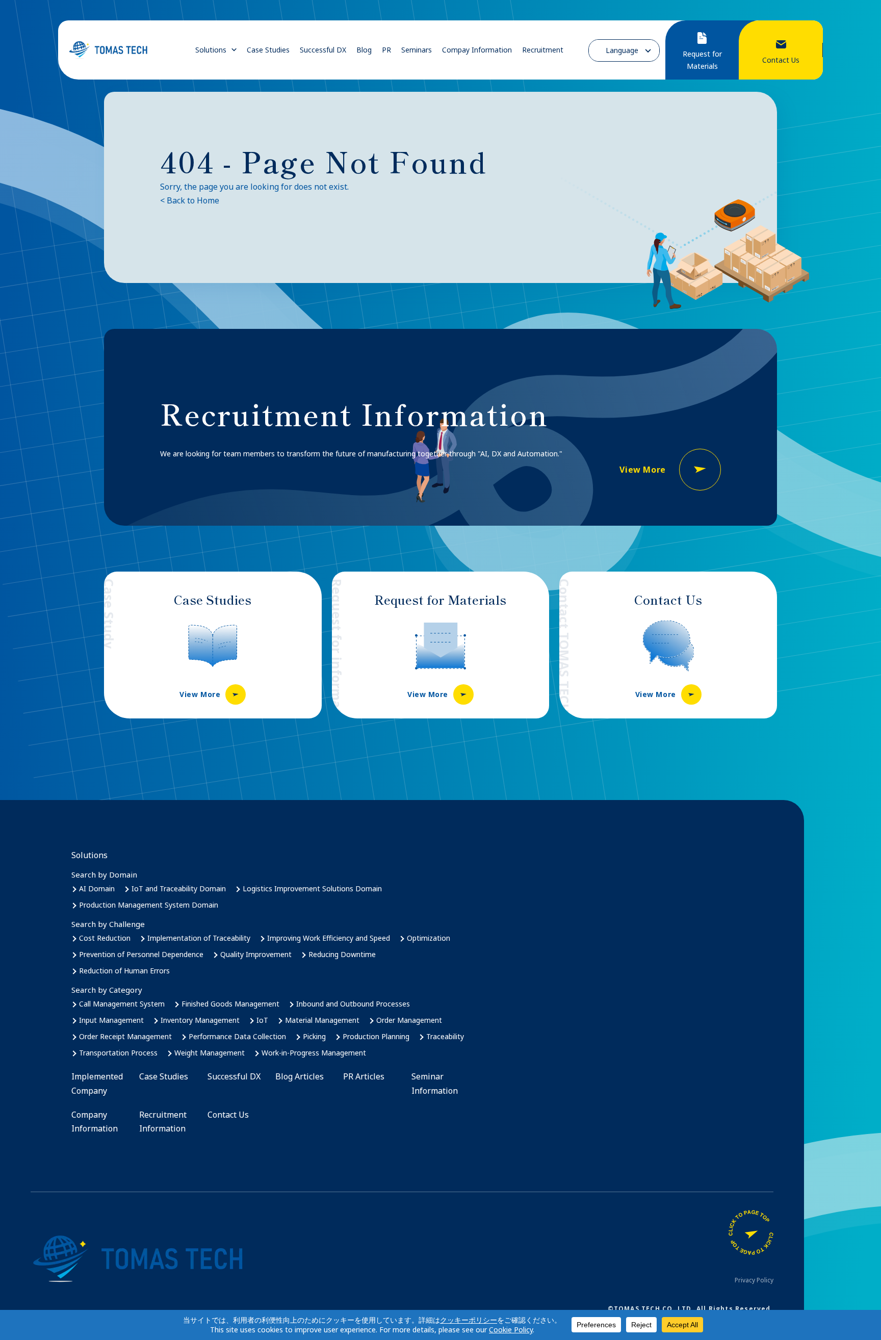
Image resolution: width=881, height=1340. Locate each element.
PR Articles (363, 1076)
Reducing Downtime (342, 954)
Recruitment (542, 50)
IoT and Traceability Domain (179, 888)
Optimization (428, 938)
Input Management (111, 1020)
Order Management (409, 1020)
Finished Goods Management (230, 1004)
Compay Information (477, 50)
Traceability (445, 1036)
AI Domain (97, 888)
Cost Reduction (105, 938)
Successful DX (323, 50)
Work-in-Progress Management (314, 1053)
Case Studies (268, 50)
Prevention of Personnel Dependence (141, 954)
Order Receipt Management (125, 1036)
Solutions (210, 50)
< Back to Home (189, 200)
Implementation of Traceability (198, 938)
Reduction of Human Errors (124, 970)
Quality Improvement (256, 954)
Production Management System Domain (148, 905)
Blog (364, 50)
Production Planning (376, 1036)
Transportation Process (118, 1053)
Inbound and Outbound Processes (353, 1004)
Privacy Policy (754, 1280)
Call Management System (122, 1004)
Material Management (322, 1020)
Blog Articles (299, 1076)
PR (386, 50)
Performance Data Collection (237, 1036)
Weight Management (209, 1053)
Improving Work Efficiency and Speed (328, 938)
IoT (262, 1020)
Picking (314, 1036)
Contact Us (228, 1114)
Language (622, 50)
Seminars (416, 50)
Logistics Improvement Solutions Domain (312, 888)
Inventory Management (200, 1020)
